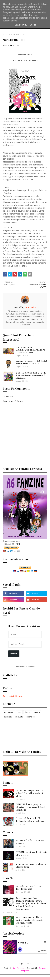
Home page (7, 34)
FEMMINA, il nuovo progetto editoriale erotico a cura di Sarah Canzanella (30, 807)
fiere (19, 712)
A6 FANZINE (9, 712)
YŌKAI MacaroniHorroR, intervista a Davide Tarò (31, 853)
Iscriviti (13, 654)
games (37, 712)
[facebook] (13, 593)
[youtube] (36, 599)
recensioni (31, 717)
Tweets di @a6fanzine (13, 696)
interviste (19, 717)
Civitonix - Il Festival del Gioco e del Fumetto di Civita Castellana (30, 819)
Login (21, 963)
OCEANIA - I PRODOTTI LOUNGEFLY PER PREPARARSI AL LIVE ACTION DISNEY (30, 349)
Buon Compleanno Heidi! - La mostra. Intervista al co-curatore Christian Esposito (30, 920)
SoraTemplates (19, 968)
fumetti (27, 712)
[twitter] (36, 593)
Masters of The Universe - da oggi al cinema (31, 841)
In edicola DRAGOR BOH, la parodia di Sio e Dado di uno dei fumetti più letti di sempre (31, 375)
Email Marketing (20, 666)
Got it (33, 25)
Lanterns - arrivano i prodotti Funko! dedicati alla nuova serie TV (31, 362)
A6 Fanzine (7, 45)
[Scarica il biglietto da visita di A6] (15, 775)
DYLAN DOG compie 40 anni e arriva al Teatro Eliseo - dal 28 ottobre (29, 793)
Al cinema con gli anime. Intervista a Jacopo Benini (31, 865)
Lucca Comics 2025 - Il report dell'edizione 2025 (29, 887)
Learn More (21, 25)
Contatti (29, 963)
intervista (8, 717)
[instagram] (13, 599)
